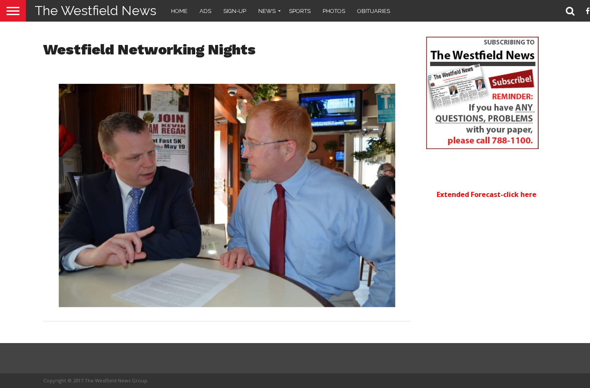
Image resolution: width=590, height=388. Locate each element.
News (267, 11)
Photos (334, 11)
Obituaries (373, 11)
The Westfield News (95, 10)
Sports (300, 11)
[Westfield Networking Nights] (227, 304)
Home (179, 11)
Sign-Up (234, 11)
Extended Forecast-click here (486, 194)
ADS (205, 11)
